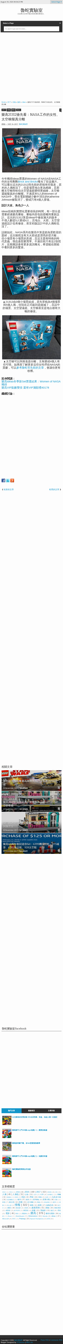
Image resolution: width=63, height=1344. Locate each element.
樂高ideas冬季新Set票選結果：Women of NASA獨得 (31, 383)
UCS (49, 1219)
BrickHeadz (20, 1216)
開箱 (48, 1208)
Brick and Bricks (28, 181)
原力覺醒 (30, 1202)
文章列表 (51, 1111)
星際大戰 (46, 1199)
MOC (14, 1219)
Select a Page (8, 23)
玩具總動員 (10, 1199)
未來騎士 (51, 1194)
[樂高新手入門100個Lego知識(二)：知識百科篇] (6, 1163)
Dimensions (33, 1216)
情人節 (9, 1205)
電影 (8, 1213)
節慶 (34, 1210)
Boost (10, 1216)
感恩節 (8, 1210)
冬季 (42, 1194)
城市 (19, 1199)
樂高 (13, 110)
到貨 (16, 1197)
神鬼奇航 (47, 1202)
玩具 (47, 1197)
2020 (50, 1192)
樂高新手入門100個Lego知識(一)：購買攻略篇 (29, 1130)
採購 (32, 1205)
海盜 (39, 1202)
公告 (27, 1194)
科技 (4, 1202)
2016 (27, 1192)
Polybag (22, 1219)
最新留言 (31, 1111)
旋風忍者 (50, 1205)
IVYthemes (21, 1342)
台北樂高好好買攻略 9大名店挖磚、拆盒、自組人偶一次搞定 (34, 1117)
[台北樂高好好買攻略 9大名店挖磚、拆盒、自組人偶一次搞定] (6, 1124)
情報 (8, 110)
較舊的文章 (54, 489)
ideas (18, 110)
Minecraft (5, 1219)
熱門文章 (11, 1111)
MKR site (29, 1342)
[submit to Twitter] (8, 480)
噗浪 (17, 1213)
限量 (21, 1202)
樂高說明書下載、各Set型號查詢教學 (26, 1143)
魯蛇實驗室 (31, 10)
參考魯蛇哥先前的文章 (30, 367)
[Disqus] (31, 896)
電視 (59, 1210)
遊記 (52, 1210)
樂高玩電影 (50, 1213)
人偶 (4, 1194)
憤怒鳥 (24, 1213)
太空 (35, 1194)
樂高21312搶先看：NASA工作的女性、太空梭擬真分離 (31, 116)
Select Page (55, 2)
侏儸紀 (9, 1197)
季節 (32, 1197)
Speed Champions (37, 1219)
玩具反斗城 (56, 1197)
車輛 (59, 1194)
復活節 (18, 1208)
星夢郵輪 (36, 1199)
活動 (56, 1199)
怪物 (40, 1197)
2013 (11, 1192)
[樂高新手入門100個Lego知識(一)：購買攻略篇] (6, 1137)
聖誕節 (43, 1210)
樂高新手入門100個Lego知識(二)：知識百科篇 (29, 1156)
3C (56, 1192)
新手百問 (17, 1210)
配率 (54, 1202)
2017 (3, 110)
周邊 (23, 1197)
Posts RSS (45, 1340)
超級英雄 (36, 1208)
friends (45, 1216)
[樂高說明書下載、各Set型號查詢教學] (6, 1150)
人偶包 (16, 1194)
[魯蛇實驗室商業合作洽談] (6, 1176)
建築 (28, 1199)
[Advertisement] (31, 66)
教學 (40, 1205)
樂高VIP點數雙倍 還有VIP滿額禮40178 (25, 387)
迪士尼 (12, 1202)
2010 (4, 1192)
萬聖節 (26, 1210)
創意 (9, 1208)
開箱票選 (57, 1208)
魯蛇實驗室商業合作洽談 (21, 1169)
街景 (26, 1208)
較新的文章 (9, 489)
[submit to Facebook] (3, 480)
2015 (18, 1192)
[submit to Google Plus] (12, 480)
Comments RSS (56, 1340)
